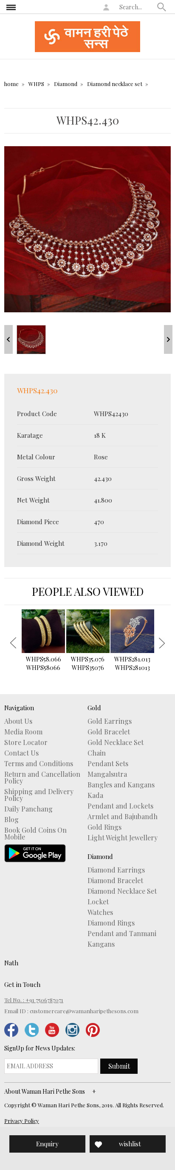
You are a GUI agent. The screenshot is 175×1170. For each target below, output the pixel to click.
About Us (18, 721)
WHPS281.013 (132, 663)
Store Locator (26, 742)
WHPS (36, 84)
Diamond (65, 84)
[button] (161, 6)
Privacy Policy (21, 1120)
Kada (95, 795)
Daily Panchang (28, 809)
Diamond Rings (111, 923)
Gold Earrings (110, 721)
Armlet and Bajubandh (123, 816)
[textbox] (136, 6)
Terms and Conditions (38, 763)
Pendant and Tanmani (122, 933)
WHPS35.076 (87, 663)
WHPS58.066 (43, 663)
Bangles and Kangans (121, 784)
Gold (94, 707)
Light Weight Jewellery (123, 837)
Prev (8, 339)
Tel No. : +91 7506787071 (33, 999)
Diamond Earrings (116, 870)
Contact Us (21, 753)
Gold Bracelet (109, 731)
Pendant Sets (108, 763)
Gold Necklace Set (116, 742)
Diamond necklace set (114, 84)
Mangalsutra (107, 774)
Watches (100, 912)
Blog (11, 819)
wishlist (130, 1143)
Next (168, 339)
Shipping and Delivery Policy (38, 795)
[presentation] (13, 642)
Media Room (23, 731)
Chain (97, 753)
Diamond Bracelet (115, 880)
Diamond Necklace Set (122, 891)
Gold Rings (104, 827)
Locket (98, 901)
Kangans (101, 944)
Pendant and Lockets (120, 806)
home (11, 84)
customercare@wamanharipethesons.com (84, 1010)
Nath (11, 963)
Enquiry (47, 1143)
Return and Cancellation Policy (42, 777)
